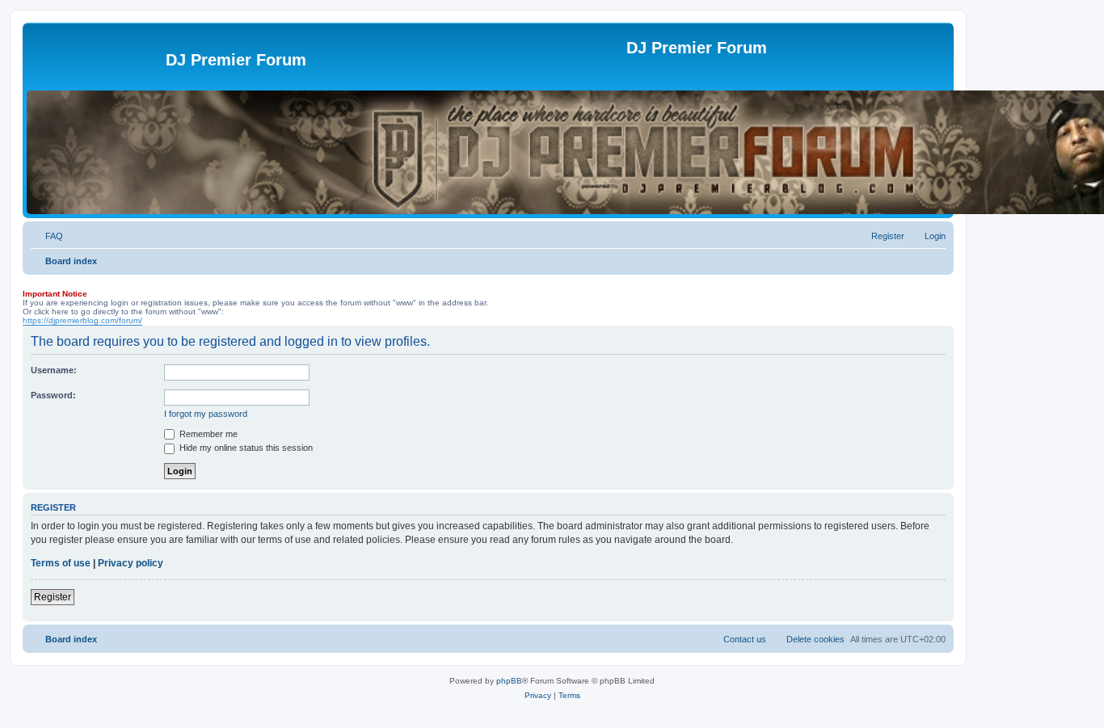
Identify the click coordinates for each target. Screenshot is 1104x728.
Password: (53, 395)
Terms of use (61, 563)
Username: (54, 370)
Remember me (207, 434)
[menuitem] (47, 236)
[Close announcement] (30, 283)
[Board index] (96, 64)
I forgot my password (205, 414)
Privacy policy (130, 563)
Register (52, 597)
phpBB (509, 680)
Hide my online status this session (245, 447)
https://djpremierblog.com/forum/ (82, 320)
